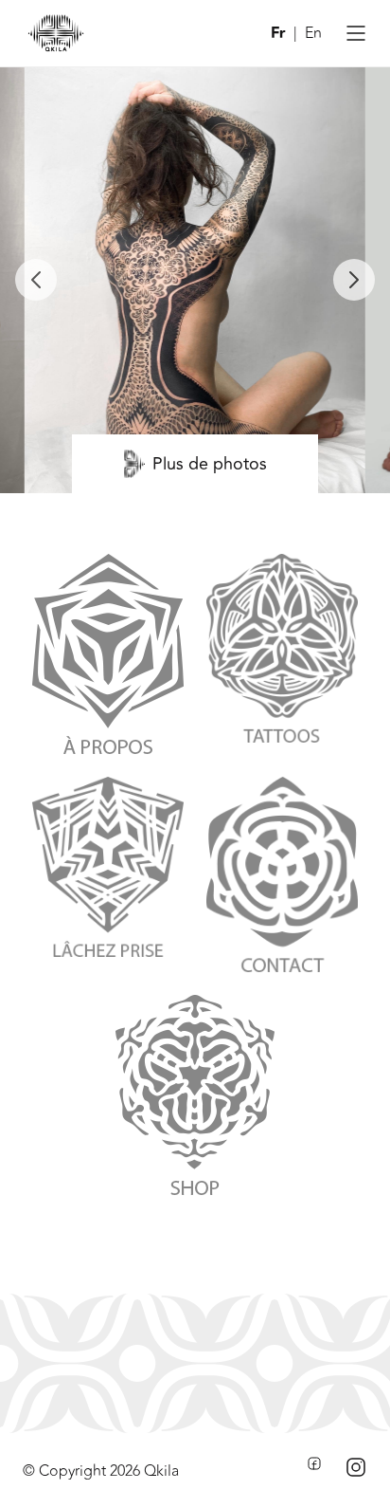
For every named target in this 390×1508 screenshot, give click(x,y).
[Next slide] (354, 280)
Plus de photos (209, 464)
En (313, 33)
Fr (278, 34)
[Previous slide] (36, 280)
